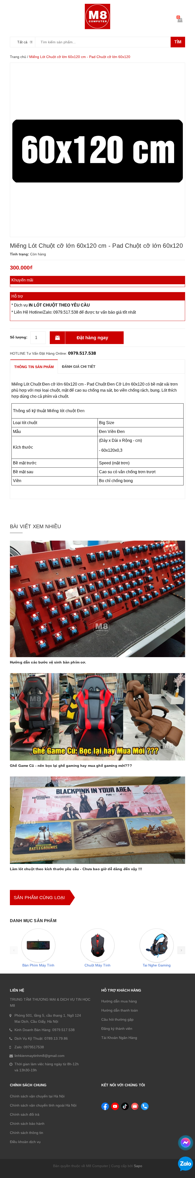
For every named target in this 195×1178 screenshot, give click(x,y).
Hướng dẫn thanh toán (119, 1010)
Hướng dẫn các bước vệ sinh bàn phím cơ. (48, 662)
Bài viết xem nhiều (35, 526)
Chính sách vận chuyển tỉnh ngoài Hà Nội (43, 1105)
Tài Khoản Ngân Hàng (119, 1038)
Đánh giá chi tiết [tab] (78, 367)
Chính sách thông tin (26, 1133)
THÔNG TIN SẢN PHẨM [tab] (34, 367)
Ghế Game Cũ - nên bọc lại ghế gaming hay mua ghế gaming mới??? (71, 766)
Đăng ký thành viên (116, 1029)
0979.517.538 (82, 353)
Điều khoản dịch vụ (25, 1142)
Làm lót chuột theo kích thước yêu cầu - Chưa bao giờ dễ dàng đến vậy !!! (76, 869)
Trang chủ (18, 57)
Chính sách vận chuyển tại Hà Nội (37, 1096)
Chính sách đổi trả (24, 1114)
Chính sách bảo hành (27, 1124)
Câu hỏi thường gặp (117, 1019)
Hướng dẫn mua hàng (119, 1001)
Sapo (138, 1166)
